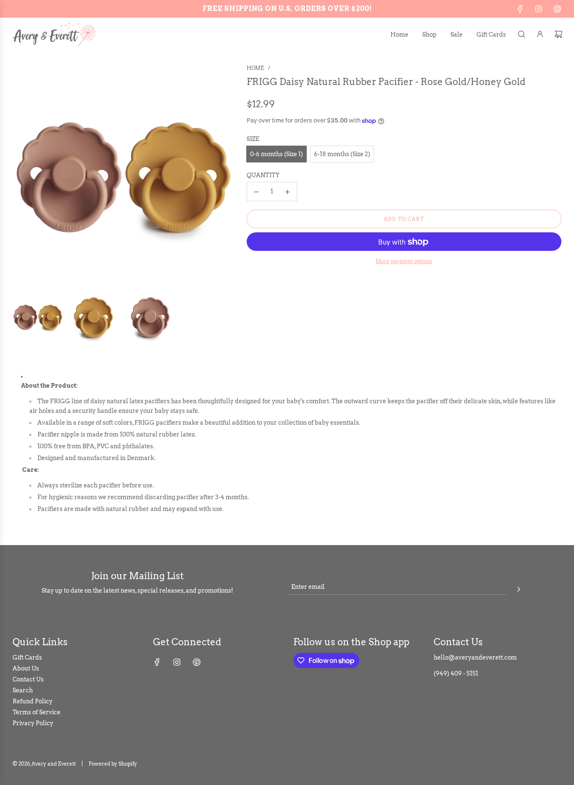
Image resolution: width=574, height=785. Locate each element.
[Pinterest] (557, 9)
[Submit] (518, 588)
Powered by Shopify (113, 764)
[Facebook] (520, 9)
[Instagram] (538, 9)
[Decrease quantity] (256, 192)
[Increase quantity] (287, 192)
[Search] (521, 34)
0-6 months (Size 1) (276, 154)
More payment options (404, 261)
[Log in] (540, 34)
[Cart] (558, 34)
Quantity (263, 175)
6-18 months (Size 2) (342, 154)
